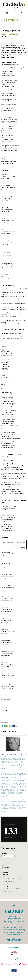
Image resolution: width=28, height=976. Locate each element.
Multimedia (6, 894)
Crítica (3, 865)
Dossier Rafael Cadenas (9, 884)
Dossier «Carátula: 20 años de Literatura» (14, 879)
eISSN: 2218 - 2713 (14, 916)
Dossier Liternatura (8, 881)
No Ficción (4, 872)
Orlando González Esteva (9, 34)
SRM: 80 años (7, 886)
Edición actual (5, 874)
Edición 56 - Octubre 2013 (9, 731)
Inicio (3, 863)
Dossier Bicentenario (9, 891)
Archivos (4, 853)
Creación (9, 20)
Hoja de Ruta (5, 867)
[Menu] (7, 13)
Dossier (3, 877)
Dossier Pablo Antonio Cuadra (11, 889)
